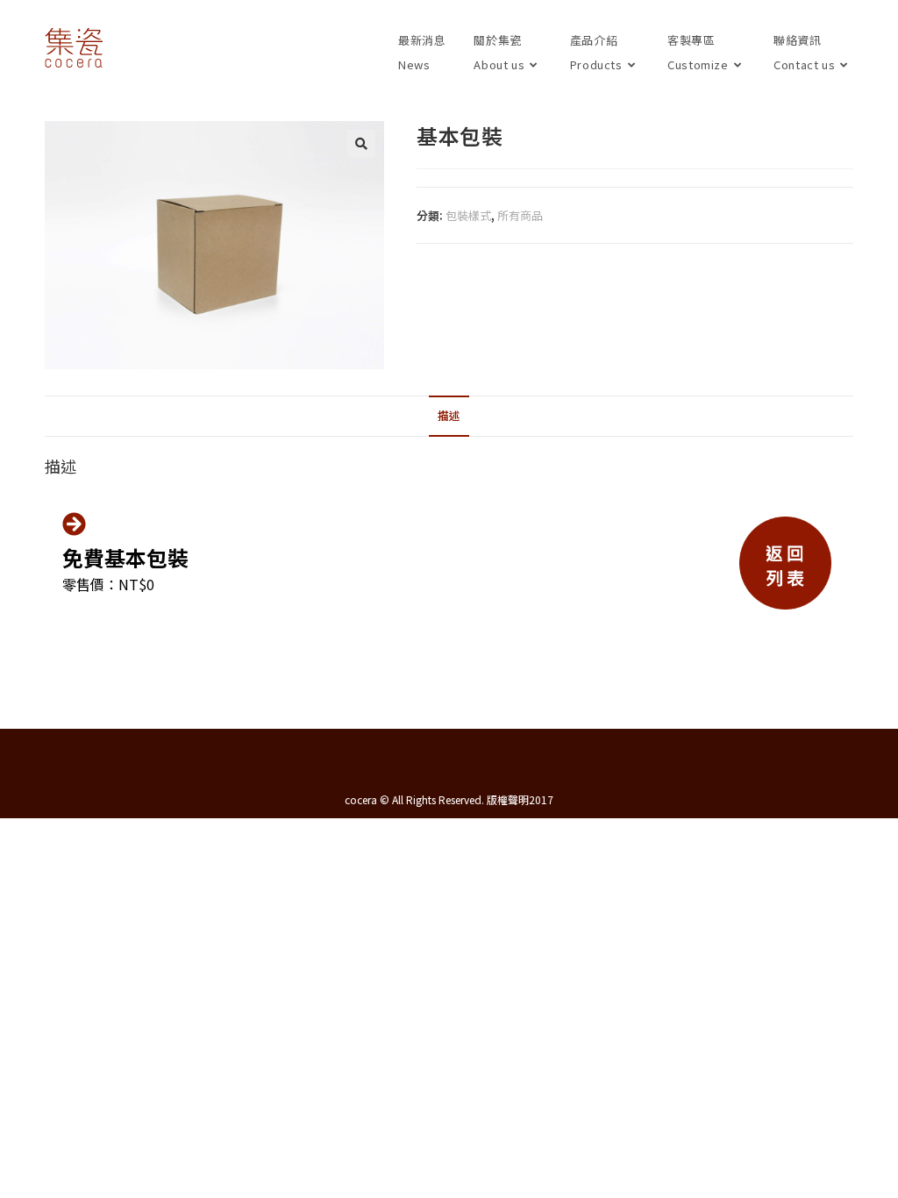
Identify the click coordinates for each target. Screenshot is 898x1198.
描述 (449, 415)
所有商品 (520, 215)
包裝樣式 (468, 215)
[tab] (449, 416)
